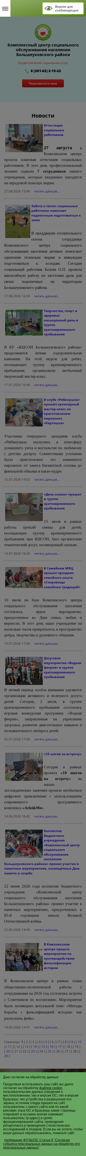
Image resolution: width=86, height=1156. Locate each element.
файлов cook (49, 1088)
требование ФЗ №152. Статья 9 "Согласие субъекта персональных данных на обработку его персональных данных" (41, 1143)
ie (60, 1088)
